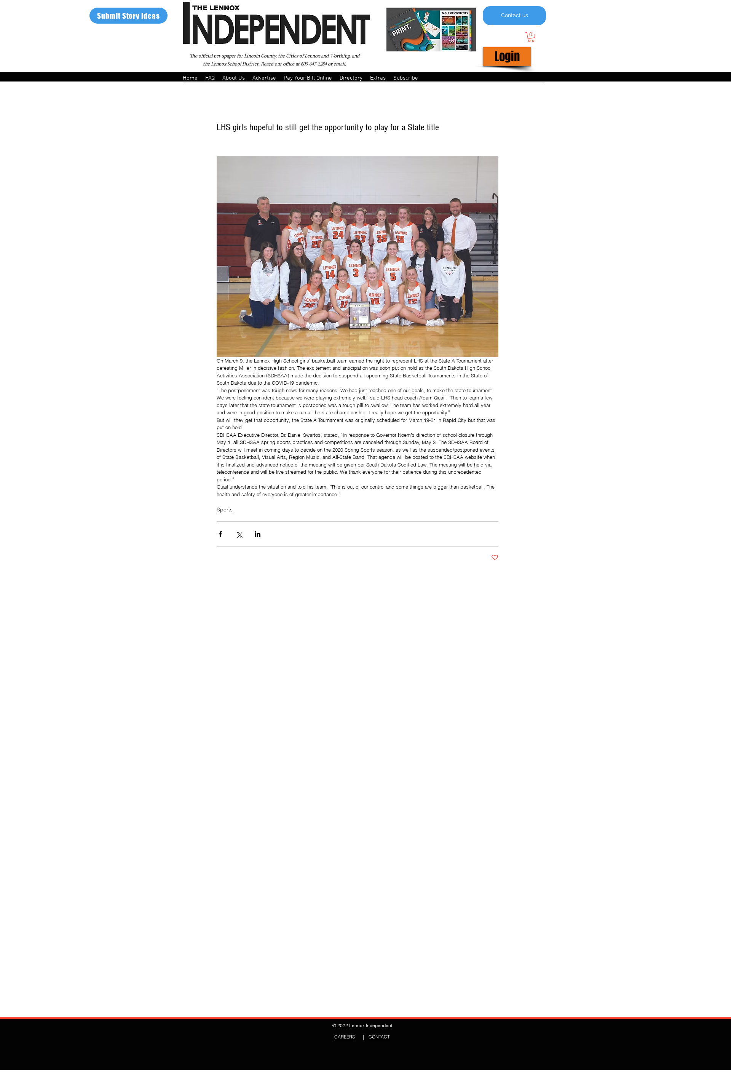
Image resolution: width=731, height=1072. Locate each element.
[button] (531, 37)
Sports (225, 509)
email (339, 64)
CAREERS (344, 1037)
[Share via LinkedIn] (257, 534)
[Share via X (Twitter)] (239, 534)
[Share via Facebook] (220, 534)
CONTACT (379, 1037)
